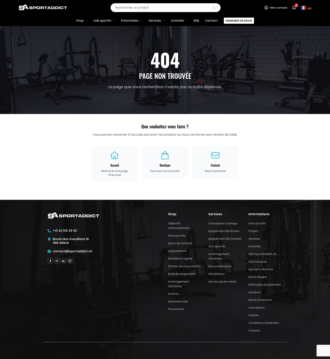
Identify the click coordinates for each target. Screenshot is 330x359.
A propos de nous (260, 269)
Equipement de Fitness (223, 231)
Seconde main (178, 301)
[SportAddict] (42, 7)
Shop (80, 20)
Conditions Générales (263, 323)
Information (130, 20)
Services (155, 20)
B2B (196, 20)
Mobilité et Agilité (180, 258)
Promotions (176, 309)
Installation (216, 274)
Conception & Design (222, 223)
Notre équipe (257, 277)
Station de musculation (184, 266)
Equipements (177, 251)
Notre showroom (260, 300)
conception (256, 307)
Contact (211, 20)
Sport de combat (180, 243)
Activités (177, 20)
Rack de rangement (181, 274)
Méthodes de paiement (264, 285)
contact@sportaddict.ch (72, 251)
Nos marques (257, 262)
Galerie (253, 315)
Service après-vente (222, 281)
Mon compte (278, 8)
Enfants (173, 294)
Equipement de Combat (225, 239)
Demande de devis (239, 21)
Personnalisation (220, 266)
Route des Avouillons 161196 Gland (71, 241)
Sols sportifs (102, 20)
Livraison (254, 292)
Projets (253, 231)
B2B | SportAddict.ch (262, 254)
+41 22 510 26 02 (65, 231)
